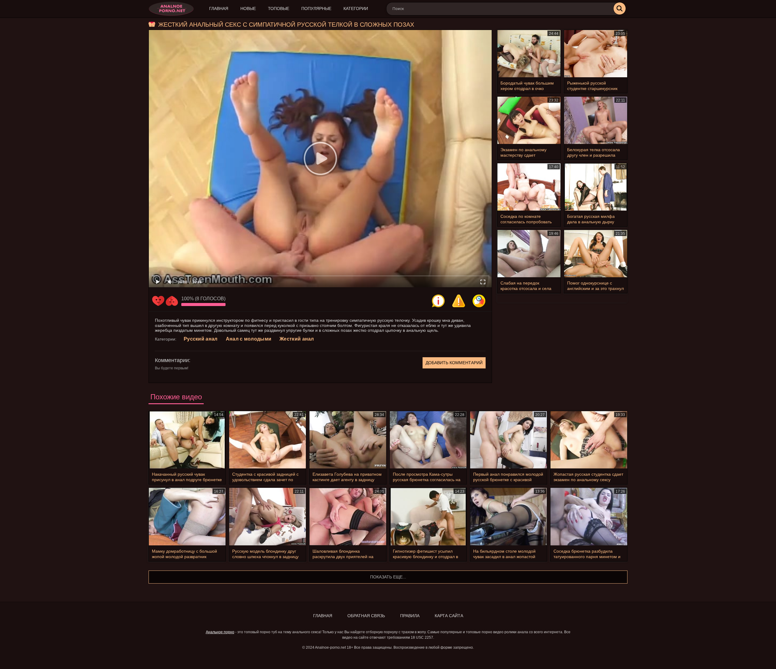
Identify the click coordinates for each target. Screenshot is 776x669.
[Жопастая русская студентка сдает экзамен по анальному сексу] (588, 440)
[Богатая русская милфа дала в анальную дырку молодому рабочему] (595, 187)
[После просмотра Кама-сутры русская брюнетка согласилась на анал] (428, 440)
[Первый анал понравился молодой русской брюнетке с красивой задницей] (508, 440)
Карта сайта (449, 615)
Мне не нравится (172, 301)
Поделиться (479, 301)
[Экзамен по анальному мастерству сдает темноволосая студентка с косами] (528, 120)
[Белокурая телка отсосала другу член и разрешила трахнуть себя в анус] (595, 120)
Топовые (278, 8)
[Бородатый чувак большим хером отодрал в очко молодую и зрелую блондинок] (528, 53)
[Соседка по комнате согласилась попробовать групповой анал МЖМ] (528, 187)
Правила (410, 615)
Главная (218, 8)
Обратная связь (366, 615)
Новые (248, 8)
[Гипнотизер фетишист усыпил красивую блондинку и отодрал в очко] (428, 516)
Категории (355, 8)
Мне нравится (158, 301)
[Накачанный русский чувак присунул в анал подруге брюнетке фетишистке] (187, 440)
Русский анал (201, 338)
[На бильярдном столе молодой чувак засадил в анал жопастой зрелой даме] (508, 516)
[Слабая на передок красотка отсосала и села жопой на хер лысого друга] (528, 253)
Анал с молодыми (249, 338)
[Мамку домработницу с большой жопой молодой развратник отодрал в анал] (187, 516)
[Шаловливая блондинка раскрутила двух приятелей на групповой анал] (347, 516)
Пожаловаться (459, 301)
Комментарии (172, 360)
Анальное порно (220, 632)
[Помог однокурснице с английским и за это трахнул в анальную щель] (595, 253)
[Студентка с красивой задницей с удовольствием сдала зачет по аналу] (267, 440)
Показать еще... (388, 576)
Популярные (316, 8)
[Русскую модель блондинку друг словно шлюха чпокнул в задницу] (267, 516)
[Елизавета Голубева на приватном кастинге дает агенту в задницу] (347, 440)
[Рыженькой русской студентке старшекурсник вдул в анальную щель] (595, 53)
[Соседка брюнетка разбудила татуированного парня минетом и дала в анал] (588, 516)
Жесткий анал (296, 338)
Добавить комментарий (454, 362)
